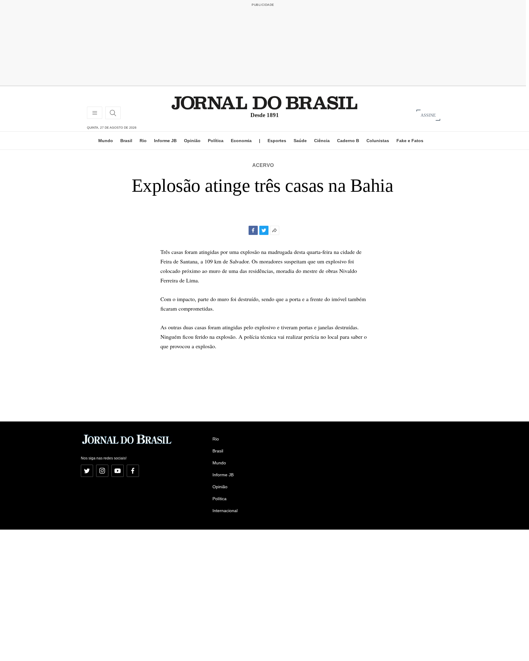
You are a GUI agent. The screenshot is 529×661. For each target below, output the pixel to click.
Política (215, 140)
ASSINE (428, 115)
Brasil (126, 140)
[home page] (264, 102)
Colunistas (377, 140)
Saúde (300, 140)
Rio (143, 140)
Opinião (192, 140)
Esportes (277, 140)
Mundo (105, 140)
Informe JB (165, 140)
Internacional (225, 510)
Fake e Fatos (409, 140)
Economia (241, 140)
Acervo (263, 165)
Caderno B (348, 140)
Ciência (322, 140)
